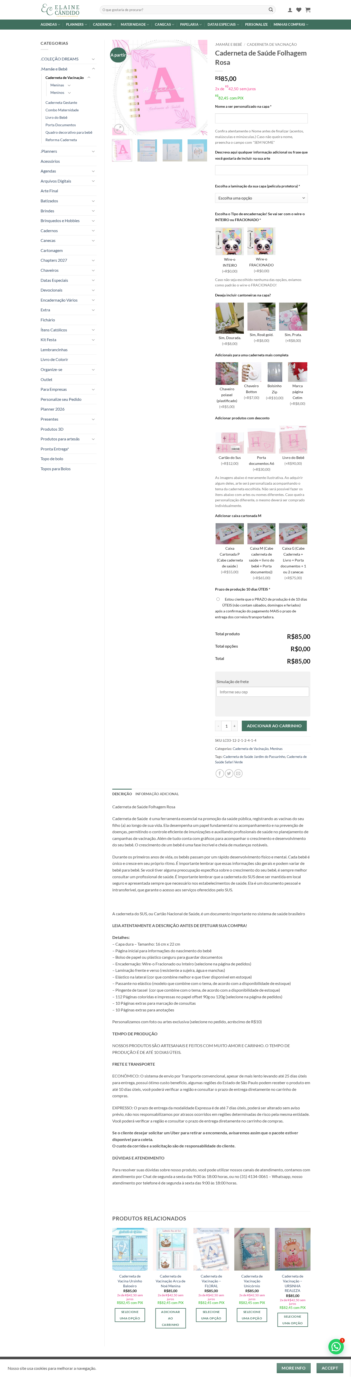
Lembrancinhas (54, 349)
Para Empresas (54, 389)
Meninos (57, 92)
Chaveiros (50, 270)
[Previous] (120, 87)
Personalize (256, 24)
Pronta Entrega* (55, 448)
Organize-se (51, 369)
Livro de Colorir (54, 359)
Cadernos (102, 24)
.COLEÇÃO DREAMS (59, 58)
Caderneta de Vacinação (64, 77)
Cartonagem (52, 250)
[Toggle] (93, 59)
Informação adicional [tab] (157, 794)
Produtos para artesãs (60, 438)
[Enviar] (270, 9)
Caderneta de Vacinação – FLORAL (211, 1281)
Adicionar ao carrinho (274, 725)
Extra (45, 309)
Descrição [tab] (122, 794)
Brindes (47, 210)
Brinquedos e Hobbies (60, 220)
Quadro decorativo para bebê (68, 132)
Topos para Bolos (56, 468)
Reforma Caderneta (61, 140)
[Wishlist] (298, 9)
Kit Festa (48, 339)
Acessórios (50, 161)
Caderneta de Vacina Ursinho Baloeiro (130, 1281)
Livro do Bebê (56, 117)
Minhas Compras (289, 24)
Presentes (49, 418)
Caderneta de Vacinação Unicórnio (252, 1281)
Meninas (57, 85)
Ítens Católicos (54, 329)
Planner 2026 (52, 408)
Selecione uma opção (130, 1315)
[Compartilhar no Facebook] (220, 773)
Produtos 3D (52, 429)
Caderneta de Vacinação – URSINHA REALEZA (292, 1283)
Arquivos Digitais (56, 180)
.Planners (49, 151)
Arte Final (49, 190)
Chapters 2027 (54, 260)
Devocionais (51, 289)
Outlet (46, 379)
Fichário (48, 319)
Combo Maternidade (62, 110)
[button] (290, 9)
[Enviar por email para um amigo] (238, 773)
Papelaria (189, 24)
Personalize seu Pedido (61, 399)
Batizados (49, 200)
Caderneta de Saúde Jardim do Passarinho (254, 757)
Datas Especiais (222, 24)
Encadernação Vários (59, 299)
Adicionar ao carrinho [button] (170, 1318)
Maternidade (133, 24)
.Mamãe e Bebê (54, 68)
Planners (75, 24)
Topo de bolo (52, 458)
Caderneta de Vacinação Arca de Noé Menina (170, 1281)
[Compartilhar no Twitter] (229, 773)
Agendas (49, 24)
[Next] (199, 87)
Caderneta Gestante (61, 102)
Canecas (163, 24)
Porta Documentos (60, 125)
